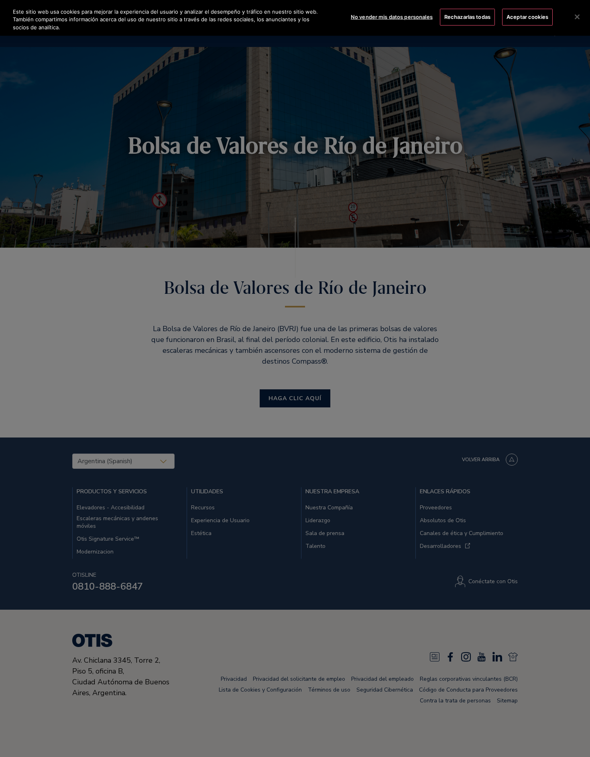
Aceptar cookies (527, 17)
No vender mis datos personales (392, 17)
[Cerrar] (577, 17)
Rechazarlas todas (467, 17)
